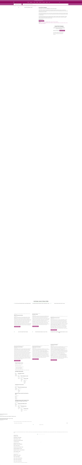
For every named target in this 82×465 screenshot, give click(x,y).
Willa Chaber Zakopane (35, 314)
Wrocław (40, 2)
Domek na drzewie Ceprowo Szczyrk (55, 317)
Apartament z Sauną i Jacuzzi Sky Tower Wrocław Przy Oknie (21, 393)
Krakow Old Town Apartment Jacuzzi (22, 387)
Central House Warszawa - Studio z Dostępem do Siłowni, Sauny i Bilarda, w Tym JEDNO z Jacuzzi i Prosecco (22, 400)
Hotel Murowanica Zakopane (54, 344)
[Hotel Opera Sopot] (22, 410)
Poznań (34, 2)
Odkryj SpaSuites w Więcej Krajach (17, 437)
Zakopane (43, 2)
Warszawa (31, 2)
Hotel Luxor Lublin (26, 378)
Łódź (49, 2)
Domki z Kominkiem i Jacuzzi (58, 22)
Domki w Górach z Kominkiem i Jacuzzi (50, 22)
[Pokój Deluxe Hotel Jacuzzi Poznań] (25, 382)
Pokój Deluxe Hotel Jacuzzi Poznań (19, 384)
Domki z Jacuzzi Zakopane (17, 456)
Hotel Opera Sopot (26, 408)
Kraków (37, 2)
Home (28, 2)
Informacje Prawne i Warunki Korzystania (18, 440)
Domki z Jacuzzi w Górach (17, 445)
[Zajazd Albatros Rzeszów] (16, 374)
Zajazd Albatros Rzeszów (21, 373)
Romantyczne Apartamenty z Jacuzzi (18, 448)
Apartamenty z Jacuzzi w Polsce (18, 364)
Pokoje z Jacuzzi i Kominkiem (42, 23)
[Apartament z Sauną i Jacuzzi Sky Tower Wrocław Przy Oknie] (19, 391)
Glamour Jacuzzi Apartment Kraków (18, 315)
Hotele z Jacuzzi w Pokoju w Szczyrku (54, 316)
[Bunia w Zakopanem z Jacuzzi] (19, 377)
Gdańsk (47, 2)
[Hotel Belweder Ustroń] (19, 407)
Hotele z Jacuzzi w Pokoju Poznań (17, 459)
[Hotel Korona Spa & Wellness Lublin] (16, 405)
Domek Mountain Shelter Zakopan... (4, 419)
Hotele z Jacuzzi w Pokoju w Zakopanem (36, 313)
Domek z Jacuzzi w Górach (43, 22)
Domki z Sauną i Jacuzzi (64, 22)
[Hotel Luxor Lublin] (22, 380)
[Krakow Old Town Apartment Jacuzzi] (16, 388)
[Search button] (67, 4)
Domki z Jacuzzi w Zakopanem (17, 345)
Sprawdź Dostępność (62, 30)
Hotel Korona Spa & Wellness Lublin (22, 403)
